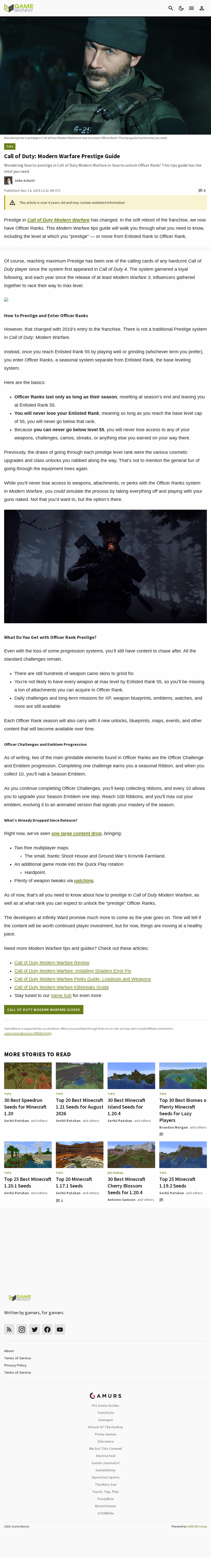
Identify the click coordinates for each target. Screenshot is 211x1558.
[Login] (202, 8)
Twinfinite (105, 1412)
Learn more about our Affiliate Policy (28, 1033)
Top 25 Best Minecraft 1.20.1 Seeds (27, 1182)
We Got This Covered (105, 1448)
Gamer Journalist (106, 1463)
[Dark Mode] (181, 8)
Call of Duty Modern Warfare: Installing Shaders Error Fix (72, 970)
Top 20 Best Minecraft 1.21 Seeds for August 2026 (79, 1107)
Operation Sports (106, 1477)
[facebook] (47, 1329)
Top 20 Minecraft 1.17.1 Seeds (74, 1182)
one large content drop (76, 833)
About (9, 1351)
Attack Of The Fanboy (105, 1427)
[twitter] (34, 1329)
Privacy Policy (15, 1365)
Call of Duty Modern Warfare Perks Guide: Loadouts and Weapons (82, 979)
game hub (61, 995)
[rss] (9, 1329)
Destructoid (105, 1455)
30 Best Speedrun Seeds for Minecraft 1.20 (25, 1107)
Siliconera (106, 1441)
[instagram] (21, 1329)
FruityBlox (105, 1498)
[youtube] (60, 1329)
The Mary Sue (105, 1484)
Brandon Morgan (173, 1127)
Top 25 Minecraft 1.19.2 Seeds (177, 1182)
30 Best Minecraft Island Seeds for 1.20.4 (126, 1107)
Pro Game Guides (105, 1405)
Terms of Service (17, 1358)
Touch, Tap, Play (105, 1491)
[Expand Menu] (191, 8)
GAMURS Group (197, 1526)
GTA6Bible (106, 1513)
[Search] (171, 8)
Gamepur (105, 1420)
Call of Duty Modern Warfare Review (51, 962)
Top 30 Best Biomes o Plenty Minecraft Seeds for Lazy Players (182, 1110)
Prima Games (105, 1434)
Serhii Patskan (16, 1120)
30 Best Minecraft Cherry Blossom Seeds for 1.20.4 (126, 1185)
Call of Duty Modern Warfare (58, 220)
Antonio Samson (121, 1199)
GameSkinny (105, 1470)
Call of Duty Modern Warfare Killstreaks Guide (61, 987)
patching (83, 880)
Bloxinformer (105, 1506)
